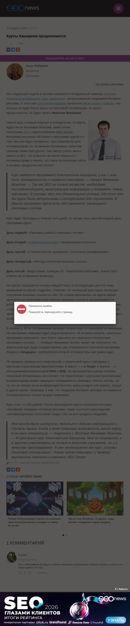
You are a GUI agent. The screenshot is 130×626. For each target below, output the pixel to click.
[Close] (116, 302)
